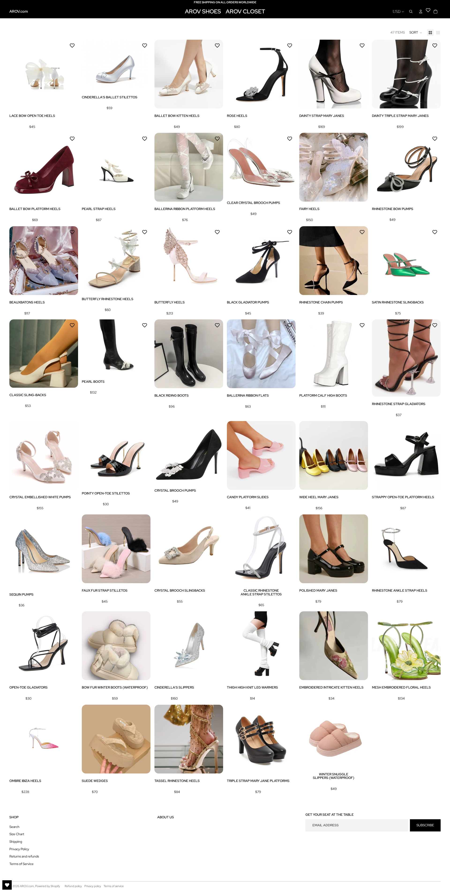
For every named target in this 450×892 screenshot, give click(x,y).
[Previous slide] (16, 74)
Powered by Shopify (47, 886)
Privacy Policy (19, 849)
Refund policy (73, 886)
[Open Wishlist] (7, 885)
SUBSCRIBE (425, 825)
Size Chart (16, 834)
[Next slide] (71, 74)
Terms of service (114, 886)
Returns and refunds (24, 856)
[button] (415, 32)
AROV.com (27, 886)
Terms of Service (21, 864)
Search (14, 827)
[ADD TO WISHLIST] (72, 45)
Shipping (15, 841)
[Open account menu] (421, 11)
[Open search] (411, 11)
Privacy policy (92, 886)
